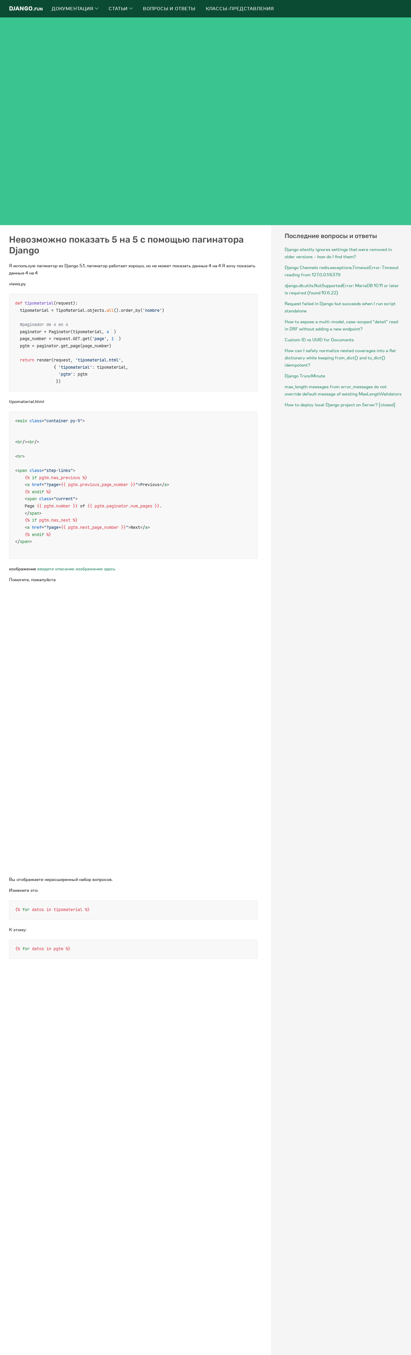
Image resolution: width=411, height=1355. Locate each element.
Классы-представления (240, 8)
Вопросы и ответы (169, 8)
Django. (26, 9)
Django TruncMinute (305, 376)
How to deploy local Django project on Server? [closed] (340, 405)
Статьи (119, 8)
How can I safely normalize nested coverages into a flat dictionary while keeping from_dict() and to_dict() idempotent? (340, 358)
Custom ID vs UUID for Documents (319, 340)
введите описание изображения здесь (76, 569)
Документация (73, 8)
